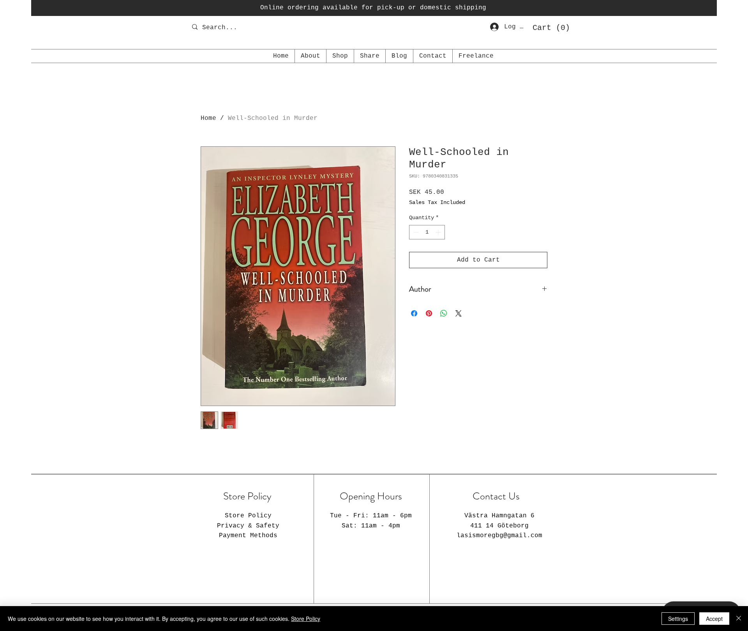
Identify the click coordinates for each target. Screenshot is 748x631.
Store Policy (305, 618)
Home (208, 118)
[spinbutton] (427, 232)
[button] (549, 27)
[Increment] (439, 232)
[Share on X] (458, 313)
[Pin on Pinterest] (429, 313)
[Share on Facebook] (414, 313)
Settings (678, 618)
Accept (714, 618)
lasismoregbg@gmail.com (499, 535)
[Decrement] (415, 232)
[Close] (738, 618)
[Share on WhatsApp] (443, 313)
